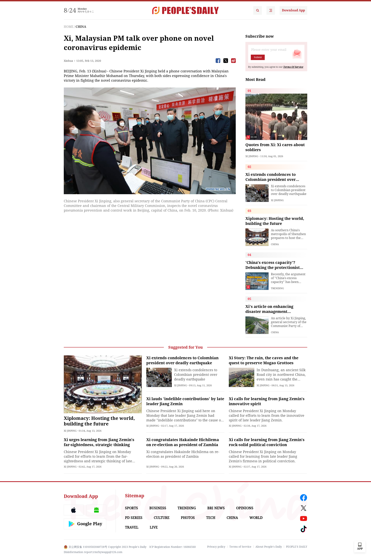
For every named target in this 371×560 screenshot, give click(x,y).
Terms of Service (240, 546)
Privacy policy (216, 546)
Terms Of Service (293, 67)
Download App (293, 10)
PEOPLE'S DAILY (296, 546)
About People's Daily (268, 546)
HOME (68, 27)
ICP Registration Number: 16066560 (172, 546)
